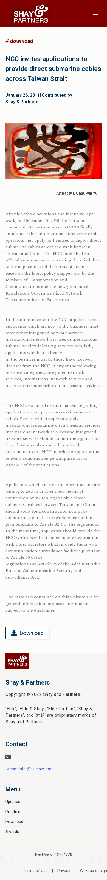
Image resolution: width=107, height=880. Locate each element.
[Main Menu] (96, 13)
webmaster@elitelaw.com (30, 768)
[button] (19, 41)
